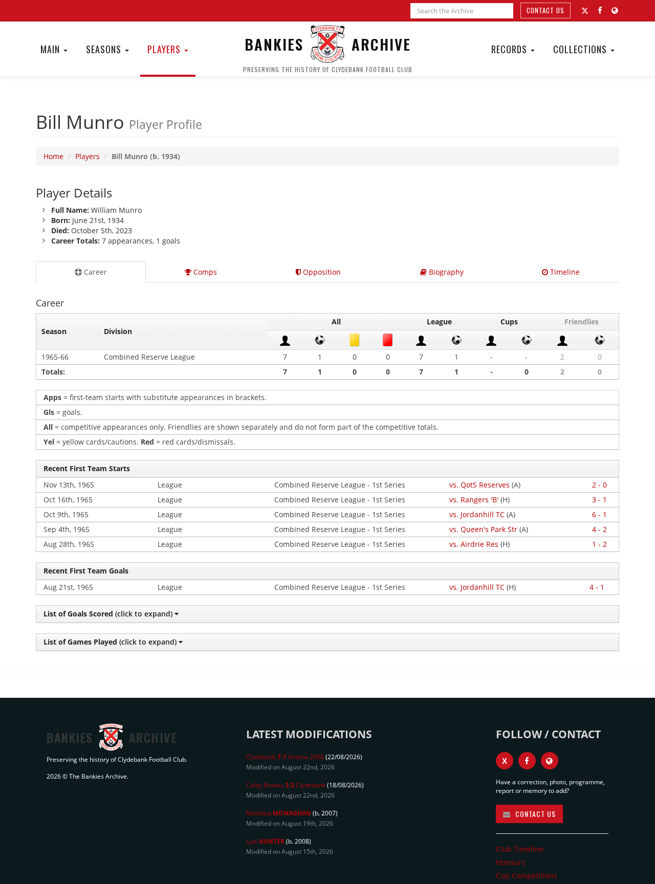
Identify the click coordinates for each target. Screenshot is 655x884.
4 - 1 (597, 587)
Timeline (564, 272)
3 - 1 (599, 499)
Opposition (321, 272)
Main (51, 49)
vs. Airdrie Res (473, 544)
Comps (204, 272)
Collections (581, 49)
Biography (445, 272)
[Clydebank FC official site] (615, 10)
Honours (510, 862)
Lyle (265, 841)
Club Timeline (519, 849)
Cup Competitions (526, 875)
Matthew (278, 813)
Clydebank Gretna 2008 (285, 757)
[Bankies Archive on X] (585, 11)
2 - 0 (599, 485)
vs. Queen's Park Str (483, 529)
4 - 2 (599, 529)
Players (165, 49)
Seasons (105, 49)
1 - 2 (599, 544)
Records (510, 49)
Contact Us (545, 10)
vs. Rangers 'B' (473, 499)
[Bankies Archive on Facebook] (600, 10)
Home (53, 156)
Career (94, 272)
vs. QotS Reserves (479, 485)
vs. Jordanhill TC (477, 514)
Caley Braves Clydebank (285, 785)
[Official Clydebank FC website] (549, 760)
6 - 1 (599, 514)
